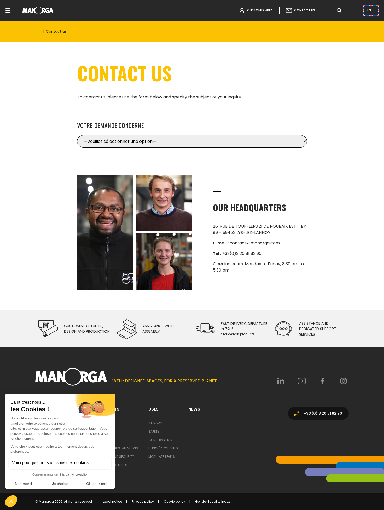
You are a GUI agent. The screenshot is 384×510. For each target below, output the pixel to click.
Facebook (322, 381)
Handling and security (115, 456)
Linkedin (281, 381)
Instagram (343, 381)
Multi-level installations (117, 448)
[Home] (37, 31)
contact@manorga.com (255, 243)
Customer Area (260, 10)
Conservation (160, 440)
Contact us (304, 10)
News (194, 409)
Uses (153, 409)
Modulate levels (161, 456)
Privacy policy (143, 501)
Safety (153, 431)
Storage (155, 423)
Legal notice (112, 501)
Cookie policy (174, 501)
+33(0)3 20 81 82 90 (241, 253)
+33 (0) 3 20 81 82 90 (323, 413)
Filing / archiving (163, 448)
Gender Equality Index (212, 501)
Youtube (301, 381)
